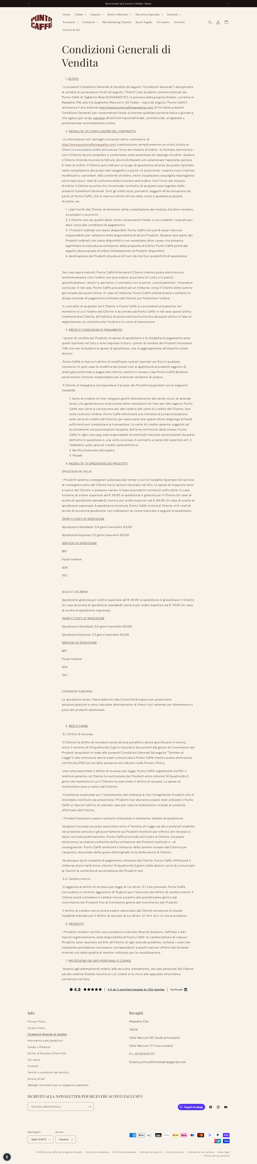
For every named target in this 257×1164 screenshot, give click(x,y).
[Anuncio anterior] (29, 3)
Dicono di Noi (36, 1079)
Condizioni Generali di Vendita (47, 1034)
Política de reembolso (97, 1152)
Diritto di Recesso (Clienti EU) (47, 1053)
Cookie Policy (36, 1028)
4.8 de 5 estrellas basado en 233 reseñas (136, 989)
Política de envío (175, 1152)
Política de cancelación (217, 1156)
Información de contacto (201, 1152)
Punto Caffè (51, 1152)
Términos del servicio (151, 1152)
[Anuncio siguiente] (228, 3)
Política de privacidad (124, 1152)
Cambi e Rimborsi (39, 1047)
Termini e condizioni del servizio (48, 1072)
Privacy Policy (37, 1021)
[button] (80, 14)
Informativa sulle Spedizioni (45, 1040)
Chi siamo (34, 1060)
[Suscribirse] (89, 1106)
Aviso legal (223, 1152)
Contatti (33, 1066)
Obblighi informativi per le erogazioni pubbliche (58, 1085)
